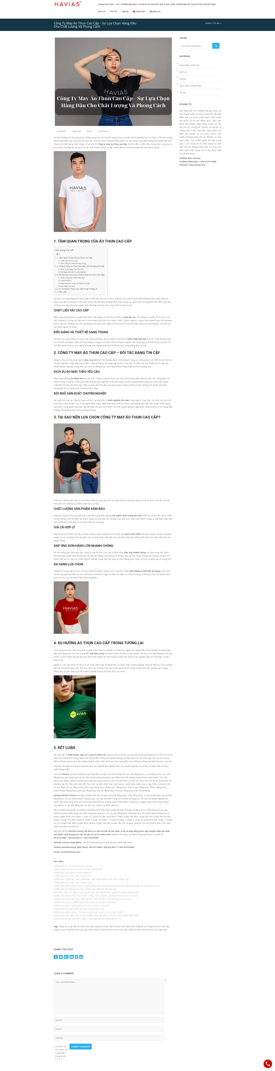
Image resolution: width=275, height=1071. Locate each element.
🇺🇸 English (155, 11)
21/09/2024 (61, 131)
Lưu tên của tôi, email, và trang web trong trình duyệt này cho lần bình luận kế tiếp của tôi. (61, 1046)
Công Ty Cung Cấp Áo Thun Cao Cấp (76, 926)
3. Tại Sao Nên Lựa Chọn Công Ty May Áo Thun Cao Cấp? (81, 275)
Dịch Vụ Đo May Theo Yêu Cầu (72, 269)
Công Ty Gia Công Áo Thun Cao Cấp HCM (73, 929)
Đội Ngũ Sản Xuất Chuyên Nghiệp (73, 272)
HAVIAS (57, 774)
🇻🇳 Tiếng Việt (139, 11)
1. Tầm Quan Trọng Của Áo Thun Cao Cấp (74, 258)
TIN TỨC (113, 11)
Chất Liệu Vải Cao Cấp (69, 261)
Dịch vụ (183, 72)
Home (208, 23)
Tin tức (216, 23)
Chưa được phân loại (189, 65)
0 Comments (103, 131)
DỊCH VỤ (101, 11)
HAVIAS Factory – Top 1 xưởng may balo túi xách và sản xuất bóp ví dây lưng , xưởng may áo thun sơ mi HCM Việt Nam (156, 4)
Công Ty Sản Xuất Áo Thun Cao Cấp (110, 929)
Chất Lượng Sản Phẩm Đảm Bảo (73, 278)
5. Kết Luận (62, 292)
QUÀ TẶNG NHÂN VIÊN (190, 85)
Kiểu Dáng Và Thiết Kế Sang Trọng (73, 263)
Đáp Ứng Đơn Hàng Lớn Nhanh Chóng (75, 283)
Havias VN (76, 131)
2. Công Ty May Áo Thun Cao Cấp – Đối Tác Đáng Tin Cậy (80, 266)
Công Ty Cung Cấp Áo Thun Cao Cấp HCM (114, 926)
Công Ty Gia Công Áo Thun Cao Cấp (152, 926)
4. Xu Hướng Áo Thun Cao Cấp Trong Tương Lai (77, 289)
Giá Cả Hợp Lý (66, 280)
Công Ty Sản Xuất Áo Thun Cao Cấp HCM (147, 929)
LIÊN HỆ (125, 11)
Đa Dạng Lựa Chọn (68, 286)
